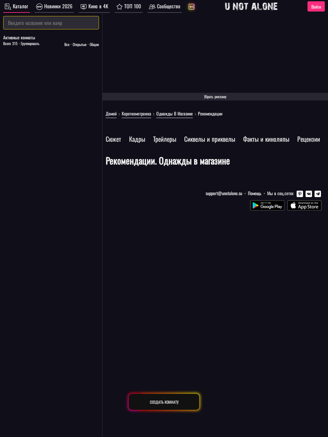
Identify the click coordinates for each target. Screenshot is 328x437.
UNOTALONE (251, 6)
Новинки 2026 (57, 6)
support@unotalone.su (224, 193)
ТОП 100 (132, 6)
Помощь (254, 193)
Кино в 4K (97, 6)
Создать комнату (164, 402)
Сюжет (113, 139)
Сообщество (167, 6)
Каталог (19, 6)
